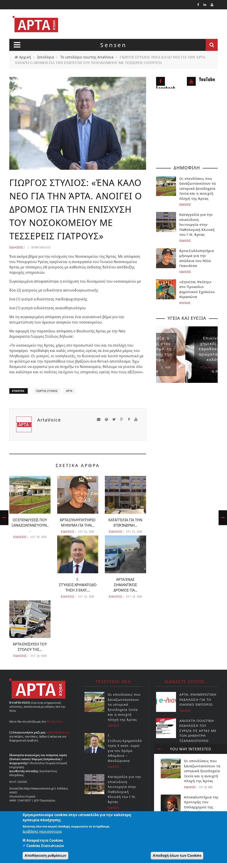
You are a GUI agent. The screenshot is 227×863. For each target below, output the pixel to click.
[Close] (159, 749)
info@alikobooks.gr (58, 732)
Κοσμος (184, 303)
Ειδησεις (16, 247)
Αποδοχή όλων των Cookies (177, 855)
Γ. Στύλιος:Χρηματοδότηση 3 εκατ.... (77, 585)
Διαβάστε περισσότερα (42, 831)
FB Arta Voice (55, 721)
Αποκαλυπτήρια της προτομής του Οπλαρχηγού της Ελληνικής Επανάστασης (201, 807)
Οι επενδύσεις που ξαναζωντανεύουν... (30, 525)
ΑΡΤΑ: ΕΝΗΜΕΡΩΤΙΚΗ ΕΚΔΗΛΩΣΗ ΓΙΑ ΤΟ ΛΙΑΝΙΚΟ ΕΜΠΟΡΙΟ (197, 699)
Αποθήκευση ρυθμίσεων (45, 855)
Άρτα (69, 391)
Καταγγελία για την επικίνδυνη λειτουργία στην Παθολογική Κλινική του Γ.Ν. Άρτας (197, 224)
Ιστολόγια (45, 57)
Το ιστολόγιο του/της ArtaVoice (87, 57)
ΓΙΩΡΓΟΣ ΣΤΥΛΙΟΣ (47, 391)
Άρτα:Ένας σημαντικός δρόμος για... (125, 585)
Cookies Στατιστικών (45, 845)
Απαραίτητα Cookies (44, 840)
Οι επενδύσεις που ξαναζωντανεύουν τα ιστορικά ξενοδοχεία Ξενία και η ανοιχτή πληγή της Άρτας (202, 771)
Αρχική (25, 57)
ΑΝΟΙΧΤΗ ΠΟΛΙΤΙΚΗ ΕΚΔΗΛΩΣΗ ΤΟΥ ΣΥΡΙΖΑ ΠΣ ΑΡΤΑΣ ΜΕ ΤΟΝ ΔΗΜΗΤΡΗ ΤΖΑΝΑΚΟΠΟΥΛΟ (197, 730)
